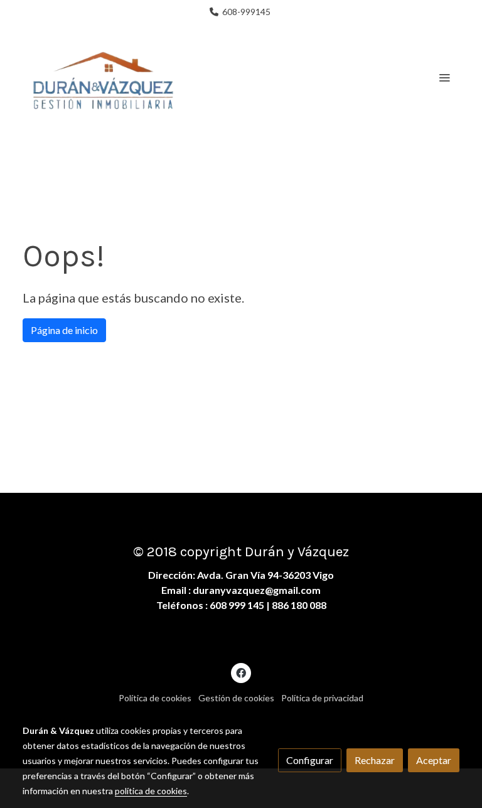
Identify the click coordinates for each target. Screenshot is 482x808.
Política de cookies (155, 697)
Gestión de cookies (236, 697)
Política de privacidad (322, 697)
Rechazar (375, 760)
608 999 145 (237, 605)
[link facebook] (241, 672)
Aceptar (433, 760)
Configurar (309, 760)
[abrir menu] (444, 77)
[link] (103, 77)
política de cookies (151, 790)
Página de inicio (64, 330)
